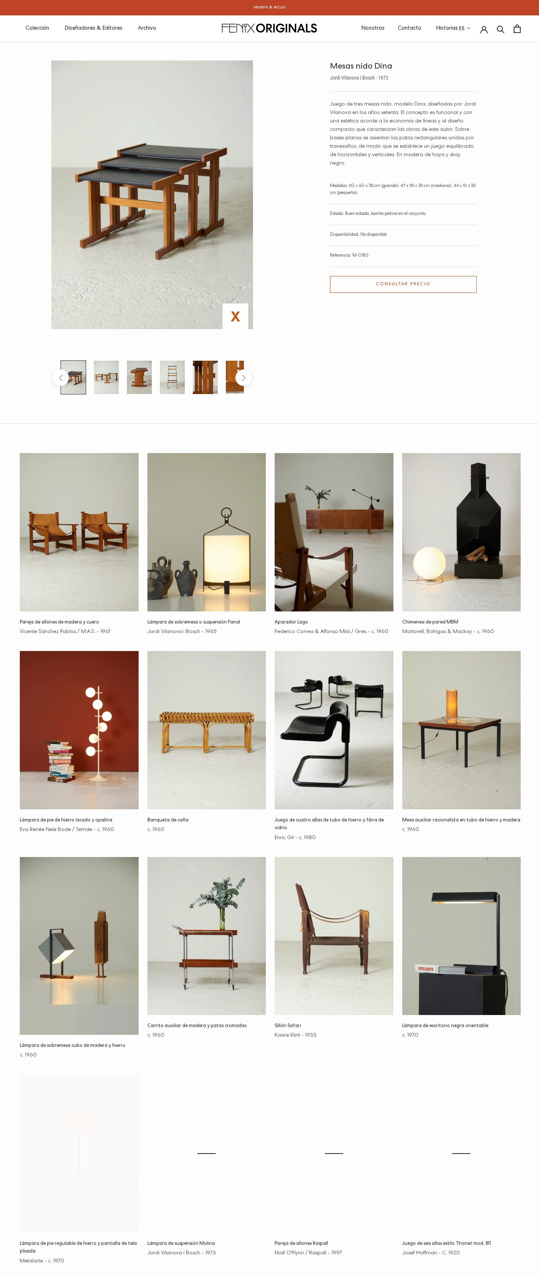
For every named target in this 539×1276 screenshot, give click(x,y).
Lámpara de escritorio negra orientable (445, 1026)
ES (462, 29)
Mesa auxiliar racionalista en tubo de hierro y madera (461, 820)
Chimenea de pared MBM (430, 622)
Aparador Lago (291, 622)
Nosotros (373, 28)
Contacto (409, 28)
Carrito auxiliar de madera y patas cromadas (196, 1026)
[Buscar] (501, 29)
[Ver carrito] (517, 29)
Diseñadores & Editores (93, 28)
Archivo (147, 28)
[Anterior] (60, 377)
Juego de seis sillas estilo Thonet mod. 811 (446, 1244)
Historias (447, 28)
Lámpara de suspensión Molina (181, 1244)
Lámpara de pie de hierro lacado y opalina (66, 820)
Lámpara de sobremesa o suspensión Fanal (193, 622)
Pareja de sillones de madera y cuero (59, 622)
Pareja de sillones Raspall (301, 1244)
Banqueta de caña (167, 820)
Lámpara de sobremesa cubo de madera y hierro (72, 1046)
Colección (37, 28)
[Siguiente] (243, 377)
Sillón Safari (288, 1026)
